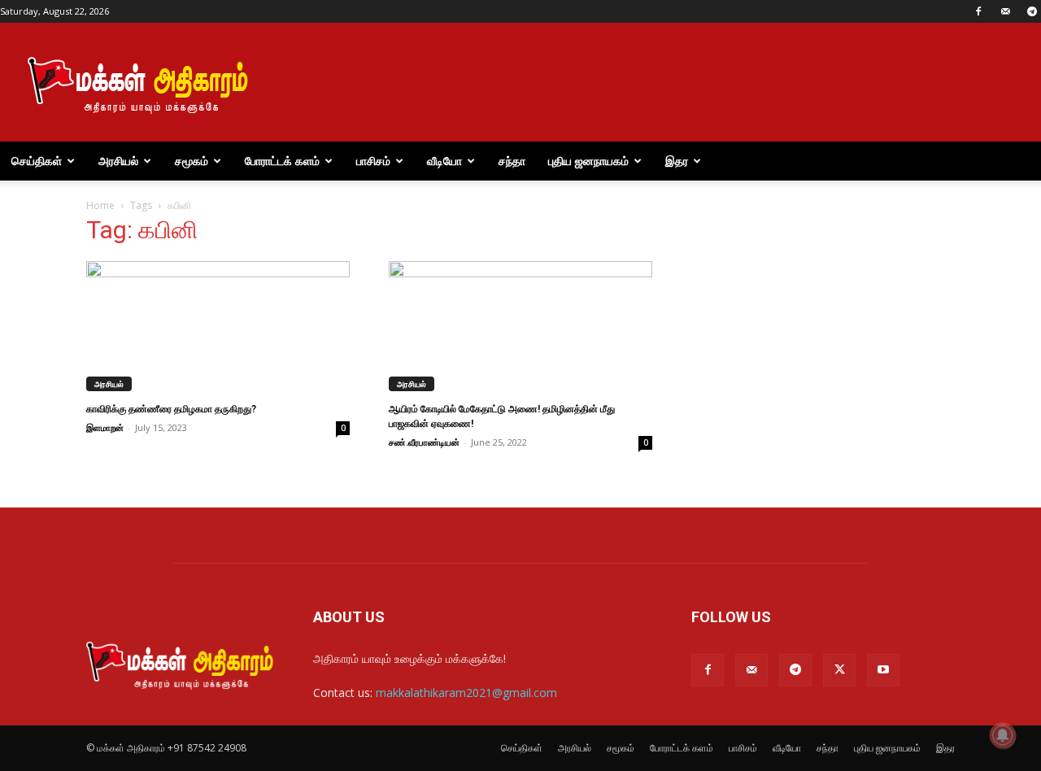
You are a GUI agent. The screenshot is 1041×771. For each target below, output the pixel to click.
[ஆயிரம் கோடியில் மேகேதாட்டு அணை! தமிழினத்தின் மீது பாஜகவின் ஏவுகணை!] (520, 326)
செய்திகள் (36, 160)
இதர (676, 160)
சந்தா (512, 160)
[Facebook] (978, 11)
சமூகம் (191, 160)
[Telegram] (795, 670)
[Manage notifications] (1003, 735)
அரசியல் (118, 160)
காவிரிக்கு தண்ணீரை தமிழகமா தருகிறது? (171, 409)
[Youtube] (883, 670)
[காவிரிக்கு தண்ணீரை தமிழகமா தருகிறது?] (218, 326)
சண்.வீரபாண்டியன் (424, 442)
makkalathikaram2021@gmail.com (466, 692)
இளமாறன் (105, 427)
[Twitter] (839, 670)
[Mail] (1005, 11)
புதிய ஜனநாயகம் (588, 160)
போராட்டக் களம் (282, 160)
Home (100, 205)
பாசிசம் (373, 160)
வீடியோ (444, 160)
